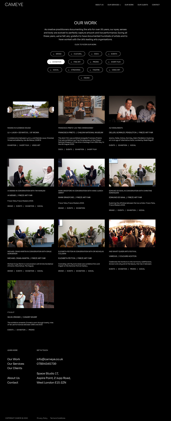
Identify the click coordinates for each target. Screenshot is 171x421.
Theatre (96, 70)
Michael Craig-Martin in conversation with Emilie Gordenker (29, 252)
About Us (99, 5)
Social (56, 70)
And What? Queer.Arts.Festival (122, 251)
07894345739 (46, 363)
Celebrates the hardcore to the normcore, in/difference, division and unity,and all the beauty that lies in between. (130, 263)
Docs (96, 54)
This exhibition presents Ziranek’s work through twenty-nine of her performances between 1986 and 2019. (30, 324)
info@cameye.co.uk (50, 359)
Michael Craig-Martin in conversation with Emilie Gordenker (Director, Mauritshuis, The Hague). (30, 265)
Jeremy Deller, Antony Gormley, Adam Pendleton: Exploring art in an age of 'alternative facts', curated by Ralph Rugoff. (131, 139)
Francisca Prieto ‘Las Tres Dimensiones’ (75, 128)
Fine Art (77, 62)
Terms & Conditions (57, 418)
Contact (156, 5)
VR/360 (87, 78)
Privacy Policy (42, 418)
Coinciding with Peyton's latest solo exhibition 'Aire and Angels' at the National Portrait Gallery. (79, 265)
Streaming (75, 70)
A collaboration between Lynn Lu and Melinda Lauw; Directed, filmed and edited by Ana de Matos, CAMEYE (30, 139)
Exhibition (57, 62)
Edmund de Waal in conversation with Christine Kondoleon (130, 192)
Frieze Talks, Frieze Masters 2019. (20, 201)
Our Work (129, 5)
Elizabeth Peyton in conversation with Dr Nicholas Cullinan (81, 252)
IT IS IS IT (10, 312)
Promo (96, 62)
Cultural (78, 54)
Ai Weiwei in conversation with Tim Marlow (26, 191)
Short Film (116, 62)
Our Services (113, 5)
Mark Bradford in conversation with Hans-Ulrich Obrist (80, 192)
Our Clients (143, 5)
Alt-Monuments (116, 128)
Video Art (116, 70)
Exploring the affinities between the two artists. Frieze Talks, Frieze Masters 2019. (132, 204)
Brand (58, 54)
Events (114, 54)
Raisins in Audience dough (19, 128)
